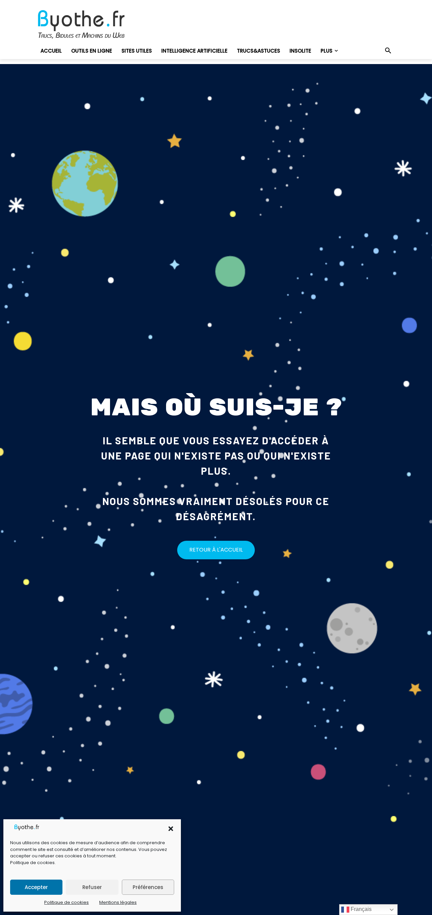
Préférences (148, 887)
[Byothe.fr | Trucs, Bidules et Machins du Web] (93, 24)
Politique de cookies (32, 862)
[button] (170, 828)
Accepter (36, 887)
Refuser (92, 887)
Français (360, 909)
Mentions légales (118, 902)
